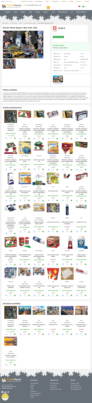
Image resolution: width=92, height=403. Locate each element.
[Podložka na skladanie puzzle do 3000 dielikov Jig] (6, 201)
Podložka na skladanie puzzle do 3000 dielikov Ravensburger (39, 130)
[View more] (24, 117)
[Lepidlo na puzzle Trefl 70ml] (48, 295)
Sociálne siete (53, 387)
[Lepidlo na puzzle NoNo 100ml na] (63, 200)
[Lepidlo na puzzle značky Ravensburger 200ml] (34, 265)
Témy (30, 12)
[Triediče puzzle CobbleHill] (6, 295)
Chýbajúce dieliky (75, 383)
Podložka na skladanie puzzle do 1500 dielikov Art (67, 161)
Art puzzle (10, 155)
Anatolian (81, 155)
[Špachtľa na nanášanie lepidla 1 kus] (63, 295)
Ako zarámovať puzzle (76, 387)
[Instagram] (8, 392)
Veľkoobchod (55, 1)
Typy (53, 12)
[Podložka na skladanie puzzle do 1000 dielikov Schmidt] (77, 201)
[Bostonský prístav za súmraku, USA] (77, 334)
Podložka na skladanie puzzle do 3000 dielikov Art (11, 161)
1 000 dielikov (13, 23)
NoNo (67, 186)
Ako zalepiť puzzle (75, 385)
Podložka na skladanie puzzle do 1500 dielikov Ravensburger (67, 130)
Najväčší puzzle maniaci (56, 389)
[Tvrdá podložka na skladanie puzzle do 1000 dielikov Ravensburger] (6, 233)
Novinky (7, 12)
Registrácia (24, 1)
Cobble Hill (81, 250)
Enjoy (53, 320)
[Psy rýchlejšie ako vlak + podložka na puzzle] (20, 295)
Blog (47, 1)
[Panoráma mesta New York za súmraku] (6, 365)
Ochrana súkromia (34, 395)
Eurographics (53, 155)
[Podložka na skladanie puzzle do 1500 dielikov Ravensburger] (63, 139)
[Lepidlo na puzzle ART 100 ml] (63, 264)
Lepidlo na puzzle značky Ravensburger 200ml (39, 256)
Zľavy (15, 12)
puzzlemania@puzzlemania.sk (9, 386)
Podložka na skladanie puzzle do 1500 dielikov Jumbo (11, 256)
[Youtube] (5, 392)
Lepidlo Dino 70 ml (81, 222)
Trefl (53, 124)
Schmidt (81, 124)
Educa (20, 23)
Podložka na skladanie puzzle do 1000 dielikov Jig (39, 192)
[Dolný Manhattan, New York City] (20, 334)
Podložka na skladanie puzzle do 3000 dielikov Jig (11, 192)
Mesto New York (53, 324)
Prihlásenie (30, 1)
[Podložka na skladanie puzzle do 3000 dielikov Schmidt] (77, 139)
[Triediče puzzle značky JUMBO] (48, 264)
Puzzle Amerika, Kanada (30, 23)
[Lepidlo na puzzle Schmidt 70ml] (77, 295)
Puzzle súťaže (53, 385)
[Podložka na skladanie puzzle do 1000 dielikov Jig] (34, 201)
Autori (38, 12)
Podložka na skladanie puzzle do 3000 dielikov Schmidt (81, 130)
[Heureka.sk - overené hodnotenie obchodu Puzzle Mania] (5, 400)
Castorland (24, 320)
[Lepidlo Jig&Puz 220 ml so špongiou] (63, 231)
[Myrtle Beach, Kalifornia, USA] (34, 334)
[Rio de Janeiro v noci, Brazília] (63, 334)
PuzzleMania (11, 124)
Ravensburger (39, 124)
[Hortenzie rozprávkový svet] (34, 295)
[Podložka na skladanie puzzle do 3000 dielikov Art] (6, 170)
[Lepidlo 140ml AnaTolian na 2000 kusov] (20, 264)
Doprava (64, 1)
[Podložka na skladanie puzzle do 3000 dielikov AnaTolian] (77, 170)
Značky (46, 12)
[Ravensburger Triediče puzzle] (20, 169)
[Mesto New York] (48, 334)
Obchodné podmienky (35, 393)
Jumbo (24, 124)
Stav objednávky (38, 1)
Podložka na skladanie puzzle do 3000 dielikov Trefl (53, 130)
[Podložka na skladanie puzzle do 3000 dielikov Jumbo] (20, 139)
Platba (72, 1)
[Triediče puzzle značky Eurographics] (20, 200)
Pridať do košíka (58, 36)
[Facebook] (2, 392)
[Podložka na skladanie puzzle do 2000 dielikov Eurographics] (48, 170)
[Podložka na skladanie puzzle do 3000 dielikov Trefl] (48, 139)
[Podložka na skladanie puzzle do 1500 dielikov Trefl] (20, 232)
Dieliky (23, 12)
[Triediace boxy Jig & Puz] (48, 231)
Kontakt (79, 1)
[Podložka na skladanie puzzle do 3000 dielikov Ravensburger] (34, 139)
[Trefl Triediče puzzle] (48, 200)
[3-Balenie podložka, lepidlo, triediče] (34, 231)
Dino (81, 217)
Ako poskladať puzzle (76, 389)
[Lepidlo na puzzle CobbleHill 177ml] (77, 264)
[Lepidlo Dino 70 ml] (77, 231)
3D (72, 12)
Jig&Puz (11, 186)
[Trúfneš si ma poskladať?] (6, 138)
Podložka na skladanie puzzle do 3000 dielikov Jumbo (25, 130)
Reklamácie (33, 391)
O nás (31, 389)
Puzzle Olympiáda (54, 383)
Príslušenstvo (63, 12)
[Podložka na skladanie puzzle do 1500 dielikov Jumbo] (6, 265)
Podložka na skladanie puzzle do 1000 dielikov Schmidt (81, 192)
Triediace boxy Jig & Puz (53, 222)
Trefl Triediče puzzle (53, 191)
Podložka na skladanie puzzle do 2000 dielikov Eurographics (53, 161)
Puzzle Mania (5, 23)
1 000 (81, 53)
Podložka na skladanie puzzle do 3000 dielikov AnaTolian (81, 161)
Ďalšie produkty (81, 12)
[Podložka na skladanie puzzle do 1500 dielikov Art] (63, 170)
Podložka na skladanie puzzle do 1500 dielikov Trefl (25, 224)
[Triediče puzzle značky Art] (34, 169)
